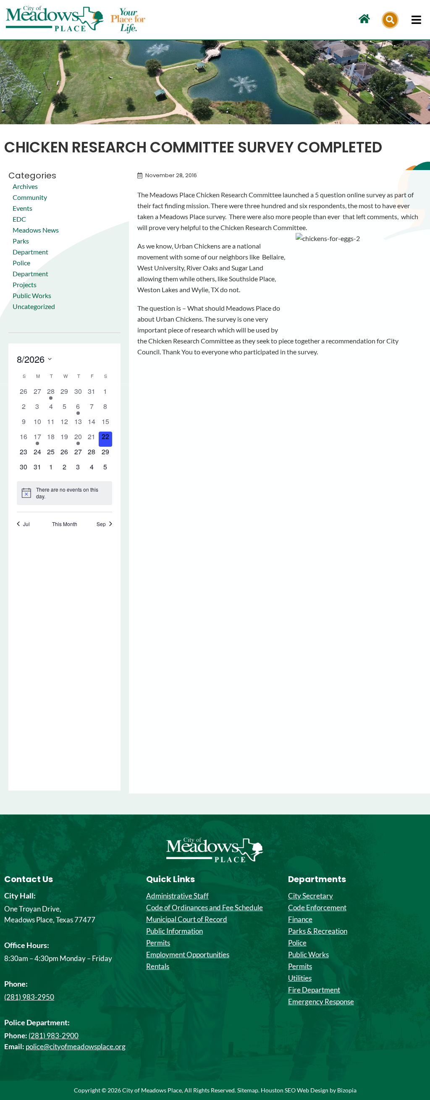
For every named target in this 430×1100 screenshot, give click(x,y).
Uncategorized (34, 306)
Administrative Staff (177, 896)
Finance (300, 919)
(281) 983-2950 (29, 997)
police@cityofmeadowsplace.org (76, 1046)
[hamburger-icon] (416, 19)
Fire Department (314, 990)
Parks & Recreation (317, 931)
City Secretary (310, 896)
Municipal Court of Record (186, 919)
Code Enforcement (317, 908)
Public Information (174, 931)
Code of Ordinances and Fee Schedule (204, 908)
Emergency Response (321, 1002)
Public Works (32, 295)
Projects (25, 284)
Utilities (300, 978)
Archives (25, 186)
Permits (158, 943)
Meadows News (36, 230)
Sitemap (247, 1090)
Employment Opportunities (187, 955)
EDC (19, 219)
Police (297, 943)
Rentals (157, 966)
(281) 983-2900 (54, 1035)
